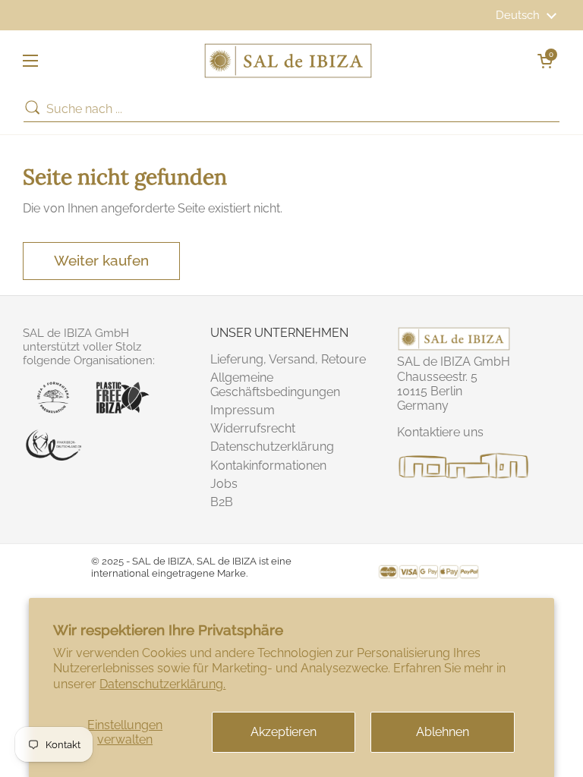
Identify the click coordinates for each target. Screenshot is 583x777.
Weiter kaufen (101, 260)
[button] (545, 61)
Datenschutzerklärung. (162, 684)
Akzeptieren (284, 732)
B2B (221, 502)
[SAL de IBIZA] (288, 61)
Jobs (224, 484)
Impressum (242, 410)
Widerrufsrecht (252, 428)
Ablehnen (442, 732)
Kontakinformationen (268, 465)
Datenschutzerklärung (272, 446)
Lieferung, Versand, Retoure (288, 359)
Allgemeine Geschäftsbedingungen (275, 384)
